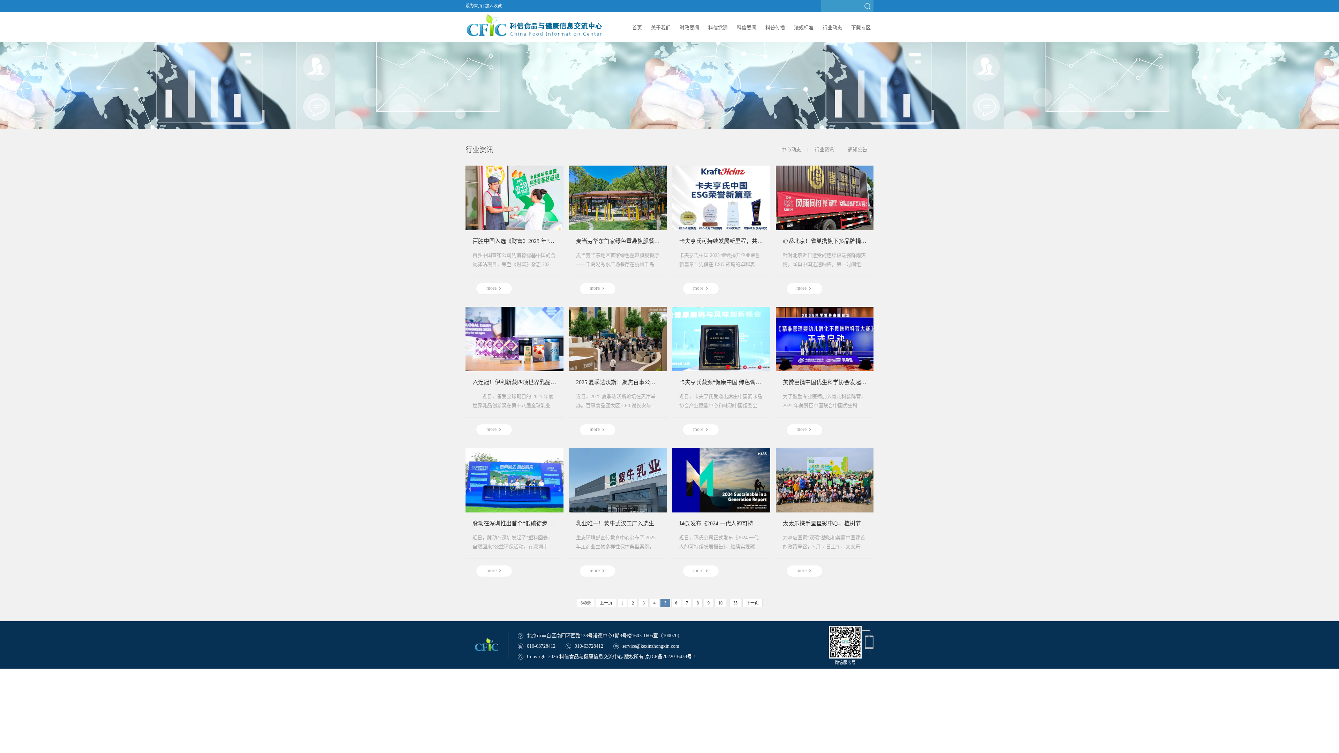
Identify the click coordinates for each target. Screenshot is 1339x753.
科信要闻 (746, 27)
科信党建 (718, 27)
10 (720, 603)
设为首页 (474, 5)
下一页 (752, 603)
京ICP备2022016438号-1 (670, 656)
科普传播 (775, 27)
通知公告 (857, 149)
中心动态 (791, 149)
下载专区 (861, 27)
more (491, 288)
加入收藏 (493, 5)
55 (735, 603)
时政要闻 (689, 27)
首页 (637, 27)
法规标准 (804, 27)
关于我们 (661, 27)
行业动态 (832, 27)
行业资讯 (824, 149)
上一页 (606, 603)
